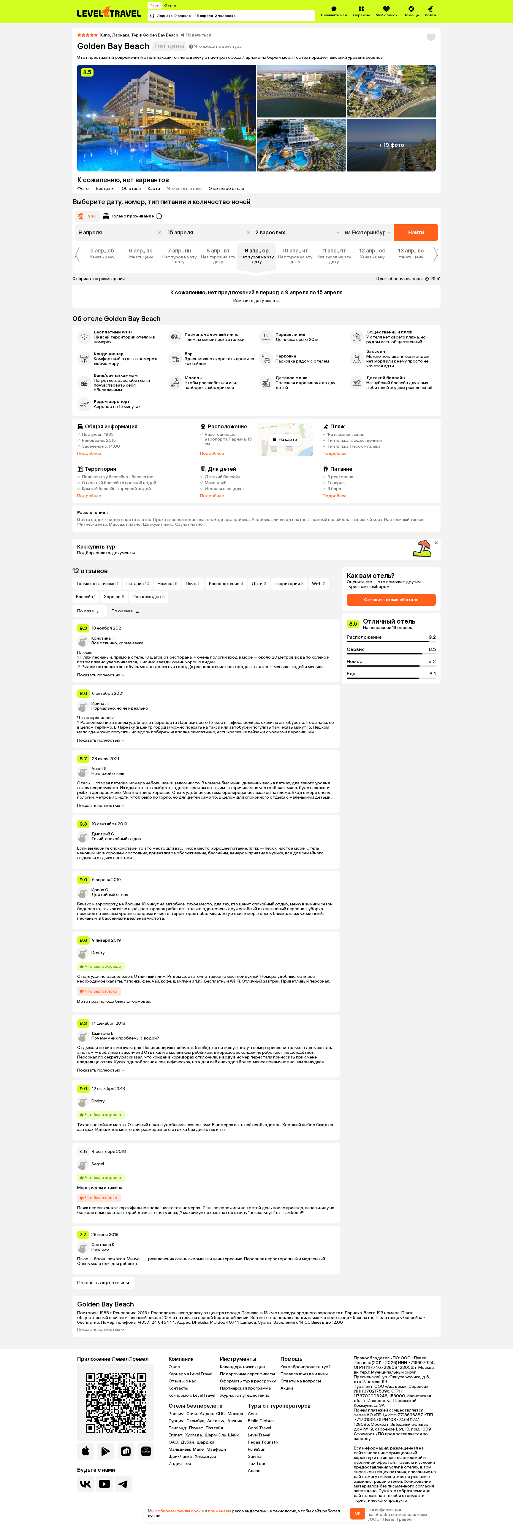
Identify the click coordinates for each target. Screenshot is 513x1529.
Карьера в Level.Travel (190, 1374)
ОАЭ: (174, 1442)
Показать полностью (98, 675)
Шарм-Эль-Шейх (222, 1435)
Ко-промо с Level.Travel (192, 1395)
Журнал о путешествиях (244, 1395)
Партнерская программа (245, 1388)
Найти (416, 232)
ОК (357, 1513)
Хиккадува (205, 1456)
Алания (234, 1421)
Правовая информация (377, 1510)
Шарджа (205, 1442)
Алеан (254, 1470)
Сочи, (192, 1414)
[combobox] (368, 232)
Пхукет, (197, 1428)
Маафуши (216, 1449)
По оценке (122, 610)
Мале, (199, 1449)
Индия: (176, 1463)
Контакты (178, 1388)
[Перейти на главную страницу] (109, 11)
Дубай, (188, 1442)
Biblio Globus (261, 1420)
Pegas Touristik (263, 1442)
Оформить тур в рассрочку (248, 1381)
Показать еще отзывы (103, 1282)
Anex (253, 1413)
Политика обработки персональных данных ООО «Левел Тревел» (390, 1517)
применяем (219, 1511)
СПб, (221, 1414)
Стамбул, (196, 1421)
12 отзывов (90, 571)
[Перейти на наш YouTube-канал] (104, 1484)
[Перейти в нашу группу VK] (85, 1484)
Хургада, (194, 1435)
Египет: (176, 1435)
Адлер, (207, 1414)
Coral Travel (259, 1428)
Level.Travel (259, 1435)
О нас (174, 1366)
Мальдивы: (180, 1449)
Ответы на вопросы (301, 1381)
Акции (287, 1388)
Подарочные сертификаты (247, 1374)
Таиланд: (178, 1428)
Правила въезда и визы (304, 1374)
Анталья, (216, 1421)
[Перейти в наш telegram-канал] (123, 1484)
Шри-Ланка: (181, 1456)
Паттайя (214, 1428)
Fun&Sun (256, 1449)
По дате (85, 610)
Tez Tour (256, 1463)
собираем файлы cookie (179, 1511)
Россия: (177, 1414)
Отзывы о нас (182, 1381)
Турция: (177, 1421)
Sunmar (255, 1456)
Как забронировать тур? (306, 1366)
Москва (235, 1414)
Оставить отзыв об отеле (391, 599)
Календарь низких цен (242, 1366)
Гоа (188, 1463)
